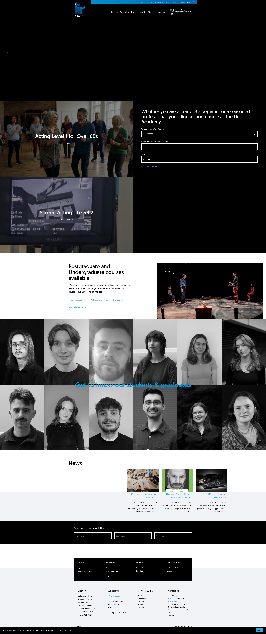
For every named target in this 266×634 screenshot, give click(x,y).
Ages (143, 154)
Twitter (140, 596)
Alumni (136, 2)
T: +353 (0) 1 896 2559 (176, 598)
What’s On (124, 12)
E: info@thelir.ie (174, 601)
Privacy (190, 626)
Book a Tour (145, 2)
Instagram (142, 601)
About (150, 12)
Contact (175, 2)
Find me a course (149, 166)
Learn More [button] (67, 630)
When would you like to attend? (154, 142)
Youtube (141, 604)
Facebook (142, 598)
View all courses (76, 307)
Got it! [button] (259, 630)
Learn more (65, 143)
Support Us (160, 12)
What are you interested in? (152, 129)
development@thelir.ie (117, 612)
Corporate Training (157, 2)
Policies (182, 2)
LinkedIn (141, 607)
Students (142, 12)
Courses (114, 12)
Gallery (168, 2)
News (133, 12)
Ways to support (114, 596)
